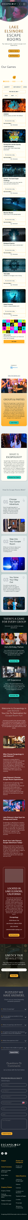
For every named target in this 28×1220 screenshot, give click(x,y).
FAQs (2, 1178)
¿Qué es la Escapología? (19, 1180)
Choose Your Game (14, 477)
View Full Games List (13, 375)
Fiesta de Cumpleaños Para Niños (6, 1195)
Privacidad (19, 1203)
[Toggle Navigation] (24, 4)
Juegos (3, 1161)
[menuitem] (6, 1162)
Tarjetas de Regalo (21, 1196)
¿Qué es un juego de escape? (6, 1171)
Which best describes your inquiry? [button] (11, 1078)
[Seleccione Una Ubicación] (19, 4)
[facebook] (6, 1153)
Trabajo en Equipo (6, 1200)
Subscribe (14, 975)
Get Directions (14, 55)
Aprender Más (14, 661)
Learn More (14, 422)
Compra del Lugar (6, 1204)
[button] (14, 1009)
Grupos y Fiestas (6, 1187)
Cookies (18, 1199)
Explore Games (14, 51)
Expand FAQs (14, 1052)
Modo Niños (4, 1175)
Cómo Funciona (6, 1167)
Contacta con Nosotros (19, 1191)
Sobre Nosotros (21, 1176)
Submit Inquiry (6, 1133)
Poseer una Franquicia (19, 1161)
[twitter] (2, 1153)
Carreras (18, 1188)
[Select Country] (23, 1103)
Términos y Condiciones (19, 1207)
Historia (18, 1184)
